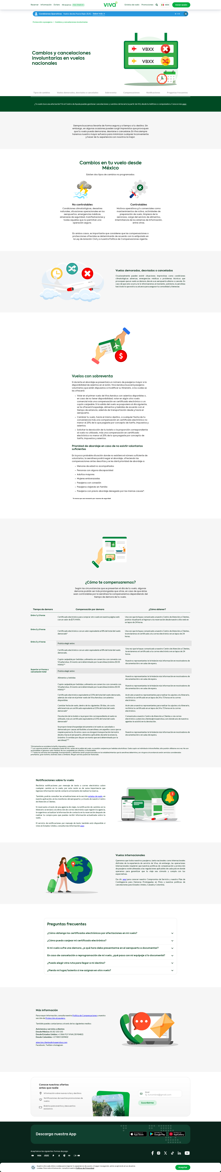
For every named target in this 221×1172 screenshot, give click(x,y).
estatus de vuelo (95, 796)
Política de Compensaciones (84, 1015)
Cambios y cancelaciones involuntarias (71, 22)
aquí (184, 104)
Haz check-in (78, 5)
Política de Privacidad (85, 1168)
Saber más (98, 14)
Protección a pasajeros (43, 22)
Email (147, 1092)
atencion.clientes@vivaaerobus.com (51, 1042)
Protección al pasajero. (55, 1018)
